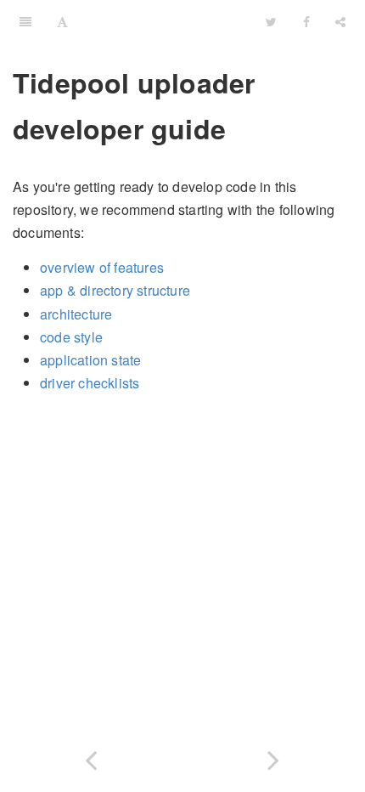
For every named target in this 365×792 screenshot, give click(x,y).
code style (71, 337)
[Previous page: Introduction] (91, 757)
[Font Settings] (62, 21)
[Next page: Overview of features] (273, 757)
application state (90, 360)
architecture (76, 314)
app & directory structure (115, 290)
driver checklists (89, 383)
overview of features (102, 267)
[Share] (340, 21)
